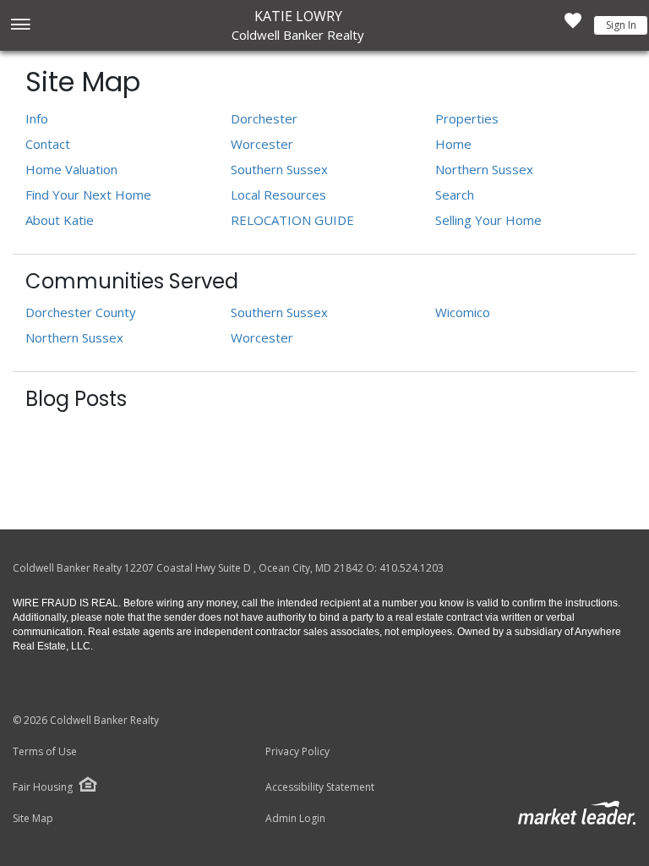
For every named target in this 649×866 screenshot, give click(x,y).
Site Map (33, 818)
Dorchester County (80, 312)
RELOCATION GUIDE (292, 219)
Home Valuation (71, 169)
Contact (47, 143)
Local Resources (278, 194)
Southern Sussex (279, 169)
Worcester (262, 143)
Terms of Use (45, 752)
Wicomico (462, 312)
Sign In (621, 25)
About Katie (59, 219)
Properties (467, 118)
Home (453, 143)
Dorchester (264, 118)
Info (36, 118)
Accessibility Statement (319, 787)
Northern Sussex (484, 169)
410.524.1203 (411, 568)
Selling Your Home (488, 219)
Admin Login (295, 818)
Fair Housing (43, 787)
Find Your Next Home (88, 194)
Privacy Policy (297, 752)
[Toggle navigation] (20, 25)
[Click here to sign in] (573, 25)
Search (454, 194)
